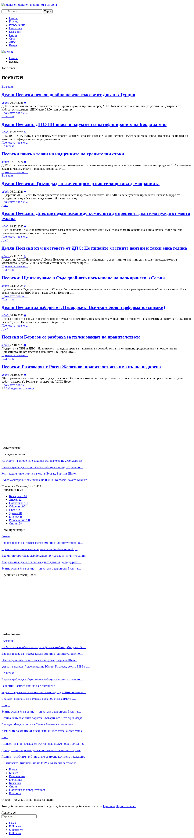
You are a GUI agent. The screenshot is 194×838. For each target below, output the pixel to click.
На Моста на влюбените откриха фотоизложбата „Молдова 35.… (44, 460)
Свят (12, 38)
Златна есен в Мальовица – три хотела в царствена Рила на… (41, 568)
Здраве (15, 513)
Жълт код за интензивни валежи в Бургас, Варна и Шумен (39, 473)
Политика (15, 28)
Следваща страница (21, 388)
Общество (18, 506)
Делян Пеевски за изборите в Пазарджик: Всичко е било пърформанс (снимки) (83, 307)
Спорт (13, 35)
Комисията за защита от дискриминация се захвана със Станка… (44, 730)
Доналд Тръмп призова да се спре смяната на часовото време (41, 750)
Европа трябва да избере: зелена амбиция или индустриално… (42, 467)
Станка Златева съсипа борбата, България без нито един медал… (43, 718)
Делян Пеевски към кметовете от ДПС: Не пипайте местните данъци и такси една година (94, 248)
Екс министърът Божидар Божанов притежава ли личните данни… (45, 555)
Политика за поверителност (27, 789)
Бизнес (13, 21)
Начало (13, 18)
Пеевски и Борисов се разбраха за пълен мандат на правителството (71, 337)
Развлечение (17, 24)
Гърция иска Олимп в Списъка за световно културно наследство (43, 756)
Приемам (109, 806)
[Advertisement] (97, 416)
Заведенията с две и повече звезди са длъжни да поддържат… (41, 562)
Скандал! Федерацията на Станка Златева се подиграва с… (40, 724)
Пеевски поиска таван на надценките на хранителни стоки (63, 153)
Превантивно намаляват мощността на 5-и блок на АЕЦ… (39, 549)
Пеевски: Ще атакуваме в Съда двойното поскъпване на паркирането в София (83, 277)
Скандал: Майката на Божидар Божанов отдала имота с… (39, 698)
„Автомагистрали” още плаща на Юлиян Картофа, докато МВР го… (46, 480)
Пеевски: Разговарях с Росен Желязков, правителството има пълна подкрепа (81, 366)
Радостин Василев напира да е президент (28, 685)
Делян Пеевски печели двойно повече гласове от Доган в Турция (68, 94)
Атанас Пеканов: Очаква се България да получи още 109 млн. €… (44, 743)
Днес (12, 42)
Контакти (15, 793)
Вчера (13, 45)
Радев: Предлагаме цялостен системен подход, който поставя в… (44, 692)
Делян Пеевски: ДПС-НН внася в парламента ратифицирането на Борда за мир (84, 124)
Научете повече (126, 806)
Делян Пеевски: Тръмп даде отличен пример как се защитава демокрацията (81, 183)
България (15, 31)
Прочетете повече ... (15, 112)
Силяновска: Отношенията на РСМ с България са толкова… (40, 763)
